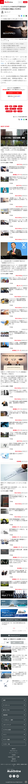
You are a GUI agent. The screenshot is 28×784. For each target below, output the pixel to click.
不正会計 (20, 108)
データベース (6, 705)
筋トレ (15, 106)
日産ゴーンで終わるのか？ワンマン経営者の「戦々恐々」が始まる (13, 373)
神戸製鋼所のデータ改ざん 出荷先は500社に (18, 530)
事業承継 (5, 715)
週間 (14, 642)
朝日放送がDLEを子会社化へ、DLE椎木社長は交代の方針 (18, 167)
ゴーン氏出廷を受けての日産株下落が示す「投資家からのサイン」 (13, 262)
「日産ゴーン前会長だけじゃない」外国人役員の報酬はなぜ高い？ (18, 232)
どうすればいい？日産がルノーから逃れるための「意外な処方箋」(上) (18, 322)
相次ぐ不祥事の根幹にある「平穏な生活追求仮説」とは (18, 444)
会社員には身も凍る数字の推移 (10, 51)
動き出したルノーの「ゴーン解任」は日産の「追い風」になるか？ (18, 221)
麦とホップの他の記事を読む (20, 116)
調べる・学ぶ (6, 710)
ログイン (20, 2)
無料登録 (25, 2)
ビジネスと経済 (4, 162)
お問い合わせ (14, 761)
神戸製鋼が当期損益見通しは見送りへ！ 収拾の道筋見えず (18, 509)
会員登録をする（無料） (14, 93)
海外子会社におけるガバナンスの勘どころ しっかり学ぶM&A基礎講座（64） (18, 178)
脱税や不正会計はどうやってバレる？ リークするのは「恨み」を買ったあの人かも (18, 561)
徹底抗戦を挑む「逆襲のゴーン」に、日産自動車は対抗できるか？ (18, 333)
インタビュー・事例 (8, 720)
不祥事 (11, 162)
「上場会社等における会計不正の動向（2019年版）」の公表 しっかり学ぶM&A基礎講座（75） (14, 150)
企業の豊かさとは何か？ (16, 454)
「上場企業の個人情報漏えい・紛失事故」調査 (18, 540)
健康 (11, 106)
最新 (8, 642)
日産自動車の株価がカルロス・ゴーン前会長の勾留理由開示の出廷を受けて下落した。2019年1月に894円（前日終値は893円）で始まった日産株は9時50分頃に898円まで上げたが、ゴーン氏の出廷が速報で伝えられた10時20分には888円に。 (14, 268)
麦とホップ (7, 12)
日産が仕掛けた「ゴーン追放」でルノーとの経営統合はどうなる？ (18, 391)
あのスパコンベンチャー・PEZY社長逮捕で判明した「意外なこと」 (17, 496)
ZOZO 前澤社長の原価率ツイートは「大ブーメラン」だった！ (18, 188)
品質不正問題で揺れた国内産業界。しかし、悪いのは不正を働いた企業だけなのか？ (14, 487)
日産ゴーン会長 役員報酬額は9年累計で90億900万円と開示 (18, 343)
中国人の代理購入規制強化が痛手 (11, 45)
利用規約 (14, 755)
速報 (4, 700)
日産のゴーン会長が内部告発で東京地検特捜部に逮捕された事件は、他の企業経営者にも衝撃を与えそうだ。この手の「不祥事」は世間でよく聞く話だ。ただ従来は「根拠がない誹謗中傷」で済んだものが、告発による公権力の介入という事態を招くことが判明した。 (14, 380)
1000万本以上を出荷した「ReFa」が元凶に (13, 44)
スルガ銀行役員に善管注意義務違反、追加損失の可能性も (18, 402)
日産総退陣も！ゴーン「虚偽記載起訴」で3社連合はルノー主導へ (18, 289)
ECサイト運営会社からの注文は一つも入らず (14, 49)
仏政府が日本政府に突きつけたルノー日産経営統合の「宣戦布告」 (18, 210)
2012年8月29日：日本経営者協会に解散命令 (12, 623)
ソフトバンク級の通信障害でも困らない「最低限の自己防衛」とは (17, 300)
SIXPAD (20, 106)
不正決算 (20, 111)
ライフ (4, 734)
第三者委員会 (9, 111)
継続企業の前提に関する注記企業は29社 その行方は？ (18, 423)
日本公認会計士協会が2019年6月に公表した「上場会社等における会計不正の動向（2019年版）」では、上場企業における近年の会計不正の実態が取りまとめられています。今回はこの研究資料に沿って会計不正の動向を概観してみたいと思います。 (14, 157)
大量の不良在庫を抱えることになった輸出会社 (14, 47)
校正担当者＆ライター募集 (13, 757)
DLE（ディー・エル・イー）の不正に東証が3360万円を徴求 (18, 278)
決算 (15, 111)
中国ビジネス (13, 108)
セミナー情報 (6, 739)
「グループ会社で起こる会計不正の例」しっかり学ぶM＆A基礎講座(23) (18, 434)
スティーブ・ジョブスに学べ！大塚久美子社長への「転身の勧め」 (18, 412)
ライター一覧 (6, 744)
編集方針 (14, 748)
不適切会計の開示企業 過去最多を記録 (18, 550)
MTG (6, 106)
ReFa (7, 108)
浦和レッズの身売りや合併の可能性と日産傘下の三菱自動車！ (18, 582)
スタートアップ (7, 725)
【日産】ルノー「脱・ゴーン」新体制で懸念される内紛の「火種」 (18, 199)
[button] (2, 628)
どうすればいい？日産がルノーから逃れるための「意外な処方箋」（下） (18, 311)
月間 (20, 642)
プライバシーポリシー (13, 752)
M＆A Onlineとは (13, 750)
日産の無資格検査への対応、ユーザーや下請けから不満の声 (18, 520)
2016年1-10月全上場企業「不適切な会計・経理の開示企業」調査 (18, 572)
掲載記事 (14, 759)
